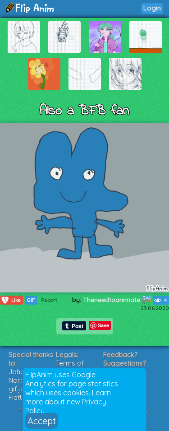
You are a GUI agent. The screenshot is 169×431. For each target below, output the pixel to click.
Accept (41, 420)
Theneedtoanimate (112, 300)
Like (12, 300)
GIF (31, 300)
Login (152, 8)
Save (103, 325)
